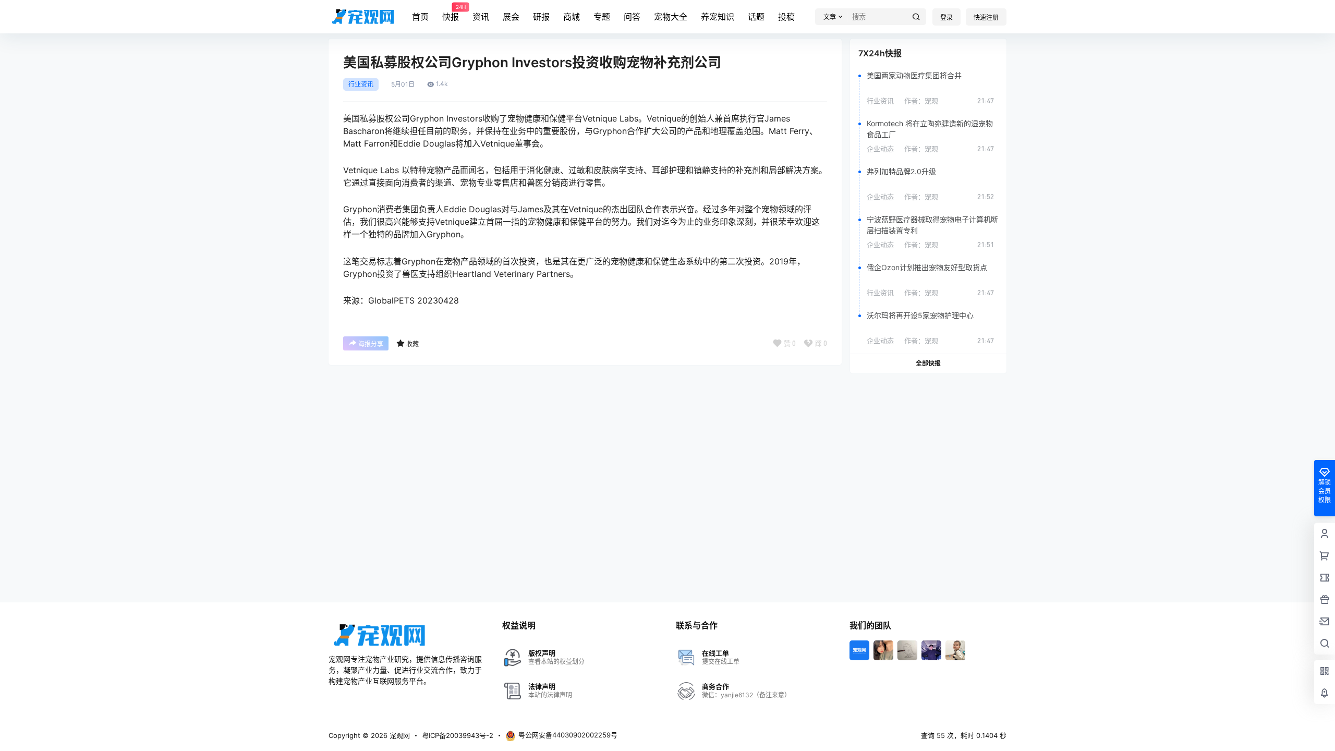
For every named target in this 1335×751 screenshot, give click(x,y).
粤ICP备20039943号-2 (457, 735)
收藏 (412, 344)
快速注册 (986, 17)
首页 (420, 16)
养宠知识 (717, 16)
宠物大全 (670, 16)
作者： (921, 100)
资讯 (480, 16)
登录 (946, 17)
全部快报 (928, 363)
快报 (450, 13)
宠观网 (398, 735)
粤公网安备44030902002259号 (567, 735)
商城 (571, 16)
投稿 (786, 16)
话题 (756, 16)
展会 (511, 16)
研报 (541, 16)
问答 (632, 16)
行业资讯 (360, 84)
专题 (601, 16)
